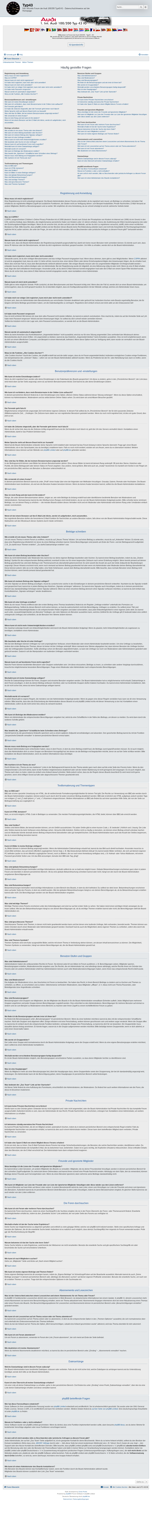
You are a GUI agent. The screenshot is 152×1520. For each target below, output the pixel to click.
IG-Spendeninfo (76, 44)
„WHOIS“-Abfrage (42, 1443)
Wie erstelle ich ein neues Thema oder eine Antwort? (23, 130)
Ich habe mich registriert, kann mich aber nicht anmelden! (25, 82)
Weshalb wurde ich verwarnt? (15, 149)
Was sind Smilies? (11, 170)
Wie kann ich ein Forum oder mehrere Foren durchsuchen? (98, 124)
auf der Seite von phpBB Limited (105, 1409)
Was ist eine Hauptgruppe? (87, 89)
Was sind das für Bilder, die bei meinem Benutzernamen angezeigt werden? (32, 113)
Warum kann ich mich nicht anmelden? (18, 85)
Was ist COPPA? (11, 78)
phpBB (68, 1494)
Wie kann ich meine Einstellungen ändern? (20, 102)
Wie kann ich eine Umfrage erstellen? (18, 137)
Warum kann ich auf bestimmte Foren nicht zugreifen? (24, 144)
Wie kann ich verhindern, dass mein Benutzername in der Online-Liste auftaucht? (34, 104)
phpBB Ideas (119, 1425)
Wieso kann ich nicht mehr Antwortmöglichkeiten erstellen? (26, 139)
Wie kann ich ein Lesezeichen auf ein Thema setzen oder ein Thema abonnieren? (106, 146)
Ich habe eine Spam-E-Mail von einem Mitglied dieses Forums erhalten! (102, 104)
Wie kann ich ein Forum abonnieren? (90, 148)
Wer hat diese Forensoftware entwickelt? (92, 169)
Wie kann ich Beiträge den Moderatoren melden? (22, 151)
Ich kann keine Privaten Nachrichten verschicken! (95, 100)
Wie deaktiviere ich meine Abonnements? (92, 151)
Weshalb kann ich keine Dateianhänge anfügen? (22, 146)
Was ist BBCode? (11, 166)
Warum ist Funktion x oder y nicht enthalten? (93, 171)
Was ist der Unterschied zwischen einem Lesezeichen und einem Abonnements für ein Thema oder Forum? (111, 143)
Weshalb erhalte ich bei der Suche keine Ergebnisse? (96, 127)
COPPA (137, 259)
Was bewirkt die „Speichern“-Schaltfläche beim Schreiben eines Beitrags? (31, 153)
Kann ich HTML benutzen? (14, 168)
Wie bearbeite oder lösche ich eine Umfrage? (21, 142)
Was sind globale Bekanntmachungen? (19, 175)
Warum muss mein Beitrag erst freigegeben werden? (23, 156)
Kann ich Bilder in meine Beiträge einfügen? (20, 173)
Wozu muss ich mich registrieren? (17, 76)
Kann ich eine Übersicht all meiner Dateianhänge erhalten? (98, 161)
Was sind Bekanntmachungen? (16, 177)
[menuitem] (20, 54)
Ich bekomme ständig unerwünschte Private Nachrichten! (98, 102)
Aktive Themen (27, 62)
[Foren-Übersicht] (13, 8)
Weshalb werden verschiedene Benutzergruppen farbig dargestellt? (101, 87)
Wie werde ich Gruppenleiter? (88, 85)
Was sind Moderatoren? (86, 78)
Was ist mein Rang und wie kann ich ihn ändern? (22, 118)
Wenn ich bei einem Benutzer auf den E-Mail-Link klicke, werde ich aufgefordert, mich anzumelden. (35, 121)
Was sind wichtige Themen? (15, 180)
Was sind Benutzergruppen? (87, 80)
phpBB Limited (50, 450)
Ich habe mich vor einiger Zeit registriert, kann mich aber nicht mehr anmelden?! (33, 87)
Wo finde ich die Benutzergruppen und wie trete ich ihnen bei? (99, 82)
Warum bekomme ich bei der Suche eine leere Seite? (96, 129)
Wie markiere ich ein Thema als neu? (18, 158)
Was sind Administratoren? (87, 76)
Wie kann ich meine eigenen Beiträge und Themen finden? (98, 134)
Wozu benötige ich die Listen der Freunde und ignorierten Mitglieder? (102, 112)
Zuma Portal (83, 1491)
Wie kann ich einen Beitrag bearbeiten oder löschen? (23, 133)
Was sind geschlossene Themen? (17, 182)
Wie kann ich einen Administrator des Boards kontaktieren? (98, 178)
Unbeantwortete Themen (12, 62)
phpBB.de (67, 450)
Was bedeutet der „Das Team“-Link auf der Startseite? (97, 92)
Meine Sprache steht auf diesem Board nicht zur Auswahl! (25, 111)
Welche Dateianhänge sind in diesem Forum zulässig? (96, 159)
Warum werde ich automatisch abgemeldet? (20, 92)
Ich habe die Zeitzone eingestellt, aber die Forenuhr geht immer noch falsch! (32, 109)
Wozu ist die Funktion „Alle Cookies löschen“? (21, 94)
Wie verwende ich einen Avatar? (16, 116)
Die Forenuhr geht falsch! (14, 106)
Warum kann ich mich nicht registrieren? (19, 80)
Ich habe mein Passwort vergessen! (18, 89)
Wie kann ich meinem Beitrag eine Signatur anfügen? (23, 135)
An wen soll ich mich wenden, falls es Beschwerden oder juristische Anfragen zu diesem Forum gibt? (111, 174)
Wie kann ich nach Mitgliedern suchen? (91, 131)
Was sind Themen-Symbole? (15, 184)
